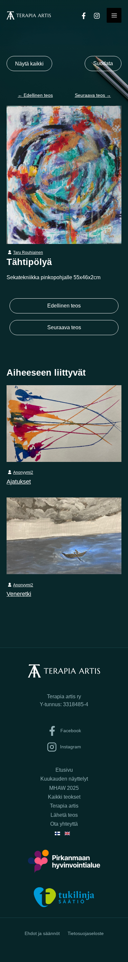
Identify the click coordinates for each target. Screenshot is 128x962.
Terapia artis (64, 806)
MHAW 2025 (64, 788)
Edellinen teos (35, 95)
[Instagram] (97, 16)
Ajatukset (19, 481)
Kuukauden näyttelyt (64, 779)
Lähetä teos (64, 815)
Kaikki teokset (64, 797)
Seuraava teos (93, 95)
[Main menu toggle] (114, 15)
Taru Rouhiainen (28, 252)
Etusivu (64, 770)
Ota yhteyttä (64, 824)
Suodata (103, 63)
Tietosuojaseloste (86, 933)
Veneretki (19, 593)
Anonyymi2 (23, 472)
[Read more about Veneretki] (64, 535)
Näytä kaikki (29, 64)
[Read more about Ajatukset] (64, 423)
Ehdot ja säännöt (42, 933)
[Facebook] (83, 16)
